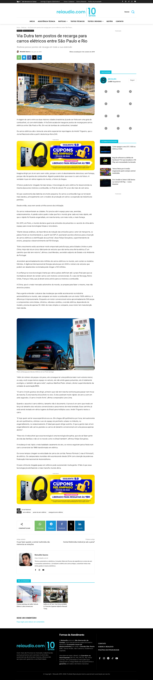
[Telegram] (24, 57)
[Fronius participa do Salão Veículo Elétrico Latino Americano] (29, 594)
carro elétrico (27, 512)
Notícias (23, 27)
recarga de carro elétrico (55, 512)
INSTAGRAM (105, 72)
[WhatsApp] (132, 1)
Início (18, 27)
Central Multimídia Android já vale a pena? (79, 542)
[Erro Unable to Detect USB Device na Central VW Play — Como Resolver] (105, 183)
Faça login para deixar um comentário (30, 622)
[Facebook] (122, 1)
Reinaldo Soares (25, 51)
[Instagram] (125, 1)
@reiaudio (112, 79)
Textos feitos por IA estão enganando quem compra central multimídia (123, 171)
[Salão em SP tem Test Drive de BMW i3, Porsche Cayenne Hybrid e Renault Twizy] (55, 594)
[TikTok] (129, 1)
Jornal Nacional (26, 509)
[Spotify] (108, 658)
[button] (130, 11)
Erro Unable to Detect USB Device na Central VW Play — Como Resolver (123, 182)
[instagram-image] (106, 91)
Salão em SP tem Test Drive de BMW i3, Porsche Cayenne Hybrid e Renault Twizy (55, 606)
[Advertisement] (118, 46)
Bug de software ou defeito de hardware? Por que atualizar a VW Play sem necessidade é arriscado (124, 160)
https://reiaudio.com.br (41, 558)
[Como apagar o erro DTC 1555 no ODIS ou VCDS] (105, 150)
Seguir (132, 80)
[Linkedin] (39, 57)
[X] (34, 57)
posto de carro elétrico (39, 512)
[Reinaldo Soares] (18, 52)
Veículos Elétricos (28, 30)
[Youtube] (135, 1)
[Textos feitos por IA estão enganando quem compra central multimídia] (105, 172)
